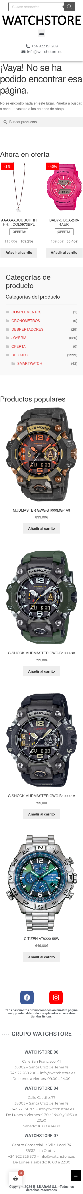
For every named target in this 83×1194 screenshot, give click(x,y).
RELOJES (20, 354)
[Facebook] (27, 997)
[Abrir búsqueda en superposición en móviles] (41, 6)
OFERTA (19, 346)
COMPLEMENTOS (27, 312)
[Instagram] (56, 997)
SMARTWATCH (29, 363)
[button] (41, 33)
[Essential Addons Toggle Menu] (76, 1175)
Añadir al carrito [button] (19, 252)
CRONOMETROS (26, 320)
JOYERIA (19, 337)
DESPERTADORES (28, 329)
